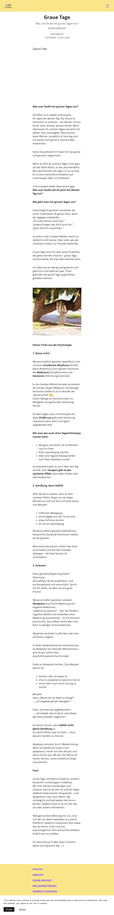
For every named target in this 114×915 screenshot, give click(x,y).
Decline (22, 909)
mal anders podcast (45, 885)
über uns (38, 874)
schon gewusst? (42, 880)
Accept (9, 909)
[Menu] (107, 5)
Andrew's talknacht (45, 891)
